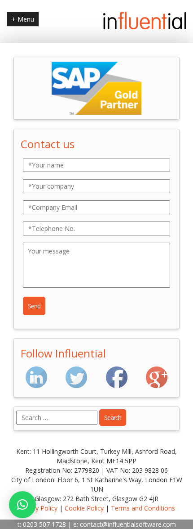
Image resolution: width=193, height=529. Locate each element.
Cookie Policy (84, 508)
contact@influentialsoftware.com (128, 524)
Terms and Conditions (143, 508)
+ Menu (23, 19)
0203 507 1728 (44, 524)
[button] (22, 504)
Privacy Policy (37, 508)
